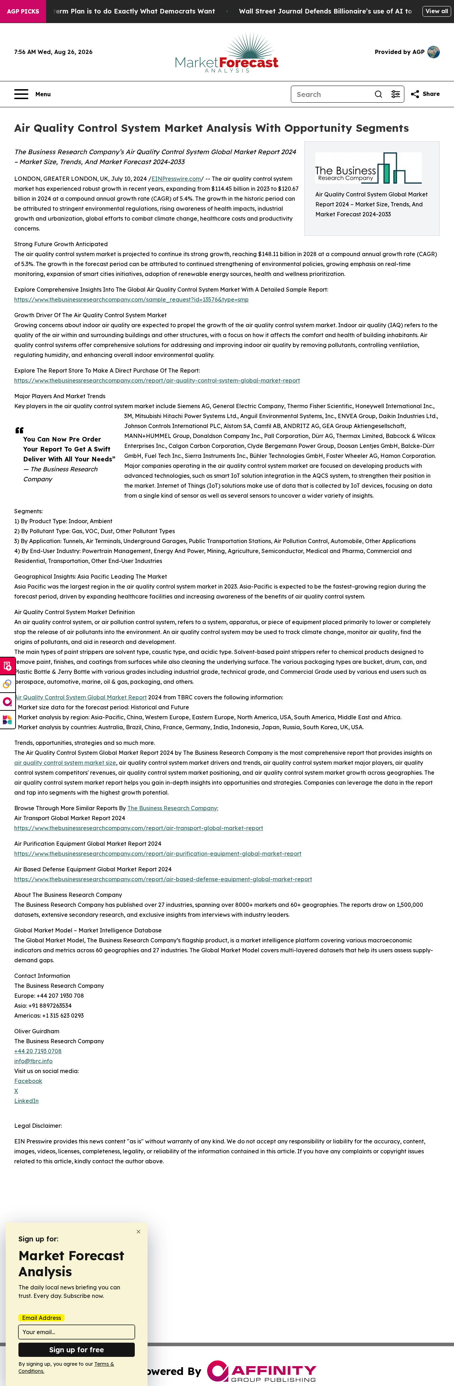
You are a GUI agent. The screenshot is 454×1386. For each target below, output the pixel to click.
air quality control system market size (65, 762)
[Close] (138, 1231)
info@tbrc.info (33, 1061)
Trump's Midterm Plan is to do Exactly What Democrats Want (114, 11)
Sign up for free (76, 1349)
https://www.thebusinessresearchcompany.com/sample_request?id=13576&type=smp (131, 299)
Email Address (41, 1317)
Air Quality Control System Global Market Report (80, 697)
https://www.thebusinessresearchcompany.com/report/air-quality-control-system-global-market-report (157, 380)
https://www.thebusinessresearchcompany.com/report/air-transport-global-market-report (138, 828)
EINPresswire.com (176, 178)
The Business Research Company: (172, 808)
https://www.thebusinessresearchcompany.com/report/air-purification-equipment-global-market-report (157, 853)
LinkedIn (26, 1100)
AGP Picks (23, 11)
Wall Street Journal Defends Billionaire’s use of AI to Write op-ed (346, 11)
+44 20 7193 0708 (38, 1051)
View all (437, 11)
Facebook (28, 1080)
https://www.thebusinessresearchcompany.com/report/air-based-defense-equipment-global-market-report (163, 879)
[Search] (378, 94)
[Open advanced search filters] (395, 94)
